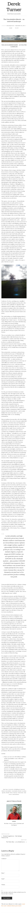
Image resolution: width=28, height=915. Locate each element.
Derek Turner (14, 7)
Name (3, 873)
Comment (4, 858)
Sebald (7, 792)
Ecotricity (11, 789)
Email (3, 878)
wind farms (20, 792)
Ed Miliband (17, 789)
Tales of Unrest (13, 792)
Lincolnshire (8, 791)
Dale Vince (5, 789)
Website (3, 884)
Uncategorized (10, 25)
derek (10, 28)
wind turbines (15, 794)
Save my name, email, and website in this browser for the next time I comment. (13, 893)
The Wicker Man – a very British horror (16, 842)
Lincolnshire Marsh (16, 791)
